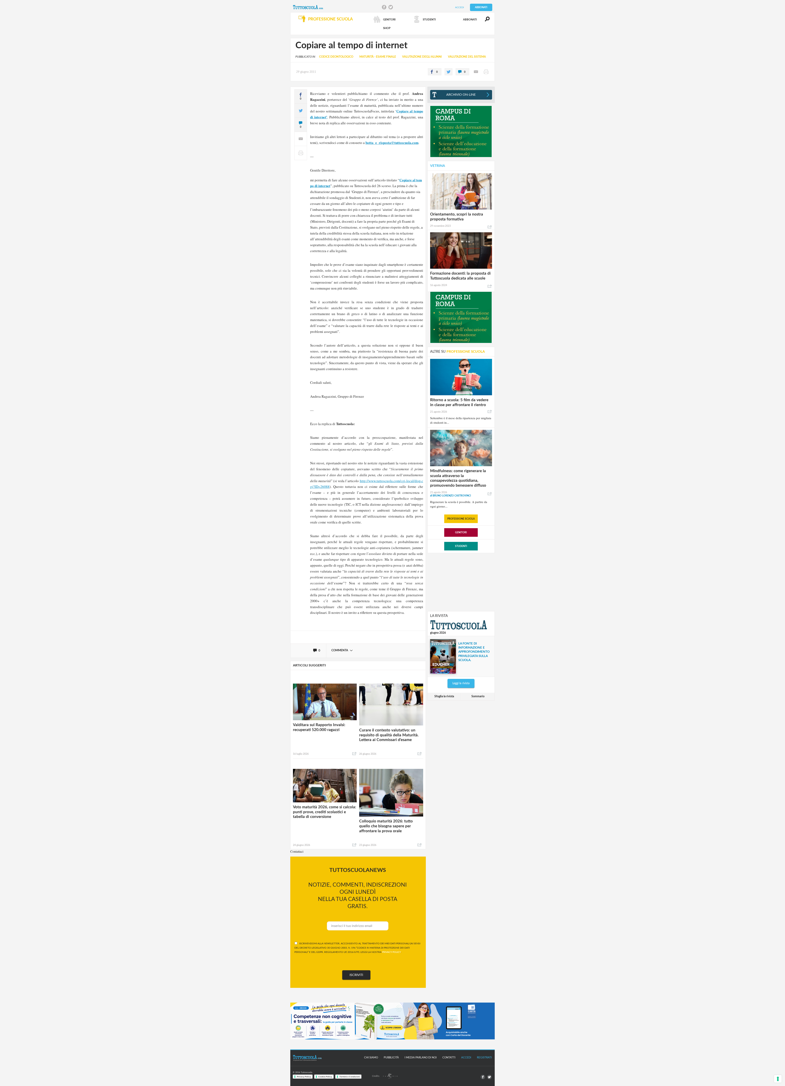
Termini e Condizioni (349, 1076)
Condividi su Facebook (384, 7)
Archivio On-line (461, 94)
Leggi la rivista (461, 683)
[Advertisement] (461, 581)
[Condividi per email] (475, 71)
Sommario (477, 696)
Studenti (461, 546)
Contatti (448, 1057)
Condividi (354, 753)
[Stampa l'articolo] (486, 71)
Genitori (461, 532)
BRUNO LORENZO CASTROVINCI (450, 495)
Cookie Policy (325, 1076)
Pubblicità (391, 1057)
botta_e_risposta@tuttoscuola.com (392, 142)
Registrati (484, 1057)
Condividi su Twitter (390, 7)
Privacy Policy (304, 1076)
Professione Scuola (461, 519)
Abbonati (481, 7)
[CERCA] (485, 21)
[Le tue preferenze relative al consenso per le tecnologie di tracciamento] (778, 1079)
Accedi (459, 7)
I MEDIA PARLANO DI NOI (421, 1057)
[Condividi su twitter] (448, 71)
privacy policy (391, 952)
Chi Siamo (371, 1057)
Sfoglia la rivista (444, 696)
